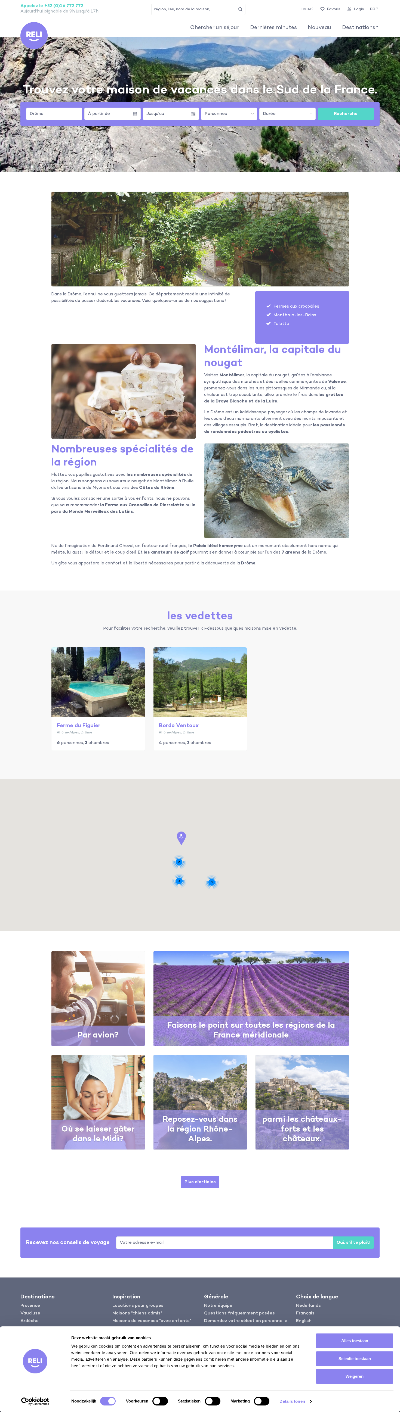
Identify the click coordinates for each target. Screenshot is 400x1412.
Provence (30, 1306)
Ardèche (29, 1321)
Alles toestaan (354, 1340)
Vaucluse (30, 1313)
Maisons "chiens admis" (137, 1313)
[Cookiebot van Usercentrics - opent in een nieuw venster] (35, 1401)
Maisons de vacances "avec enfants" (151, 1321)
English (304, 1321)
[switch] (160, 1401)
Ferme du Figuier (78, 725)
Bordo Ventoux (179, 725)
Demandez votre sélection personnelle (245, 1321)
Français (305, 1313)
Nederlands (308, 1306)
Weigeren (355, 1376)
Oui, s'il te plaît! (353, 1243)
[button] (374, 9)
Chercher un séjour (214, 28)
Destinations (358, 28)
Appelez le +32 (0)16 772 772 (51, 6)
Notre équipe (218, 1306)
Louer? (306, 9)
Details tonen (292, 1401)
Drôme (37, 114)
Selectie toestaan (355, 1358)
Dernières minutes (273, 28)
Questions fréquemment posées (239, 1313)
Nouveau (319, 28)
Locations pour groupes (138, 1306)
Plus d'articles (200, 1182)
